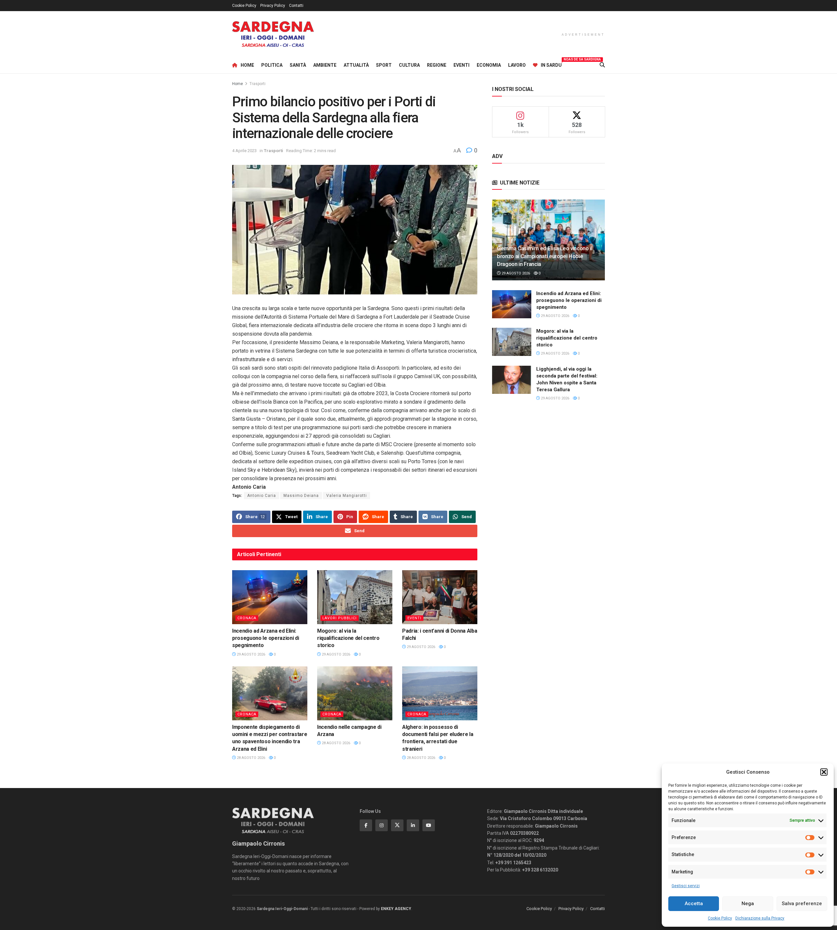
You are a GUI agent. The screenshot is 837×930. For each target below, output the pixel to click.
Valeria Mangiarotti (346, 495)
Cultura (409, 65)
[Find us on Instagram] (381, 825)
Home (247, 65)
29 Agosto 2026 (250, 654)
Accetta (694, 903)
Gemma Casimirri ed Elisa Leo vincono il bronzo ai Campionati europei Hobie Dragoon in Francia (544, 256)
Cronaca (246, 618)
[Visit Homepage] (273, 34)
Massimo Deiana (301, 495)
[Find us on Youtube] (428, 825)
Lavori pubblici (339, 618)
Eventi (461, 65)
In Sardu (551, 64)
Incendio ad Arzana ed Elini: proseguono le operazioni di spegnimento (265, 638)
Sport (384, 65)
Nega (748, 903)
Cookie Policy (720, 918)
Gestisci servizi (686, 886)
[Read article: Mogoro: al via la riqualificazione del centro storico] (354, 597)
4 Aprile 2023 (244, 150)
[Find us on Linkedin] (413, 825)
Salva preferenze (802, 903)
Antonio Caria (261, 495)
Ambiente (324, 65)
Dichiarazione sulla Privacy (759, 918)
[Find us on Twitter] (397, 825)
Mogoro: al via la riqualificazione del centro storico (348, 638)
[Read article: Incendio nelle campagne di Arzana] (354, 693)
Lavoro (517, 65)
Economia (489, 65)
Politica (271, 65)
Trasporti (257, 83)
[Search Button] (602, 65)
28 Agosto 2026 (250, 758)
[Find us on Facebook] (366, 825)
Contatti (296, 5)
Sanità (298, 65)
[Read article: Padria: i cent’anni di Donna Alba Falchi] (439, 597)
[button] (824, 772)
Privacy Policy (272, 5)
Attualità (356, 65)
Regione (436, 65)
